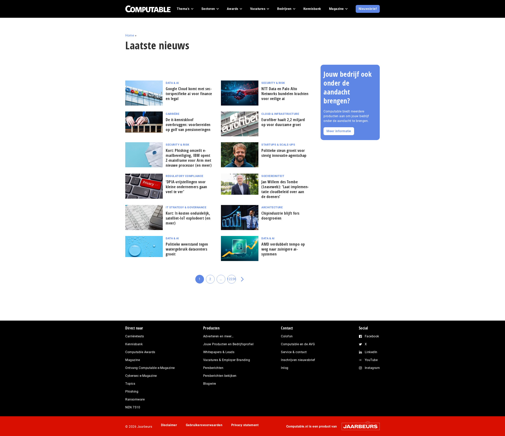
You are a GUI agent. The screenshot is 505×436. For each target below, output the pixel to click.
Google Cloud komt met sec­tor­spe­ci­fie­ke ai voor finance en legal (189, 93)
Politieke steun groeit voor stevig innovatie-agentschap (284, 153)
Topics (130, 383)
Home (129, 35)
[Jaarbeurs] (359, 426)
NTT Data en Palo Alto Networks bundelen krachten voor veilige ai (284, 93)
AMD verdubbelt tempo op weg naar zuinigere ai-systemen (283, 249)
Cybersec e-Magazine (141, 376)
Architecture (272, 207)
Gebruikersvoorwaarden (204, 425)
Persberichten (213, 368)
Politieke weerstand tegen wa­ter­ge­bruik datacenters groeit (187, 249)
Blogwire (209, 383)
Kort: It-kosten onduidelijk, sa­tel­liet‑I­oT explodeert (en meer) (188, 218)
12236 (231, 280)
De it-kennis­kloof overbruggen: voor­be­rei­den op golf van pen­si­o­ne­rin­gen (188, 124)
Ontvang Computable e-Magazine (150, 368)
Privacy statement (245, 425)
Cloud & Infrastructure (280, 113)
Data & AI (172, 82)
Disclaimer (169, 425)
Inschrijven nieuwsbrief (298, 360)
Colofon (287, 336)
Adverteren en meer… (218, 336)
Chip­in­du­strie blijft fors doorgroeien (280, 216)
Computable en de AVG (298, 344)
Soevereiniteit (272, 176)
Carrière (172, 113)
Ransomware (135, 399)
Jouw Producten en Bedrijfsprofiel (228, 344)
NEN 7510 (132, 407)
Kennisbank (134, 344)
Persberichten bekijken (220, 376)
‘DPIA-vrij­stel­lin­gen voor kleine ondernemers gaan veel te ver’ (186, 186)
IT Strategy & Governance (186, 207)
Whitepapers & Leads (219, 352)
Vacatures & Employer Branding (226, 360)
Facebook (372, 336)
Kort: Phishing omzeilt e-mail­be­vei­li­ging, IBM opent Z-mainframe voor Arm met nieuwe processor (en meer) (189, 158)
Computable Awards (140, 352)
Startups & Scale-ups (278, 144)
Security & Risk (273, 82)
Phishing (131, 391)
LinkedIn (371, 352)
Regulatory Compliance (184, 176)
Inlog (284, 368)
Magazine (132, 360)
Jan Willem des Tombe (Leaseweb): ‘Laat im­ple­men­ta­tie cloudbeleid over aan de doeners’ (285, 189)
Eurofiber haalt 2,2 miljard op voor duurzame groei (283, 122)
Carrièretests (134, 336)
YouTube (371, 360)
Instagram (372, 368)
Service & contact (294, 352)
